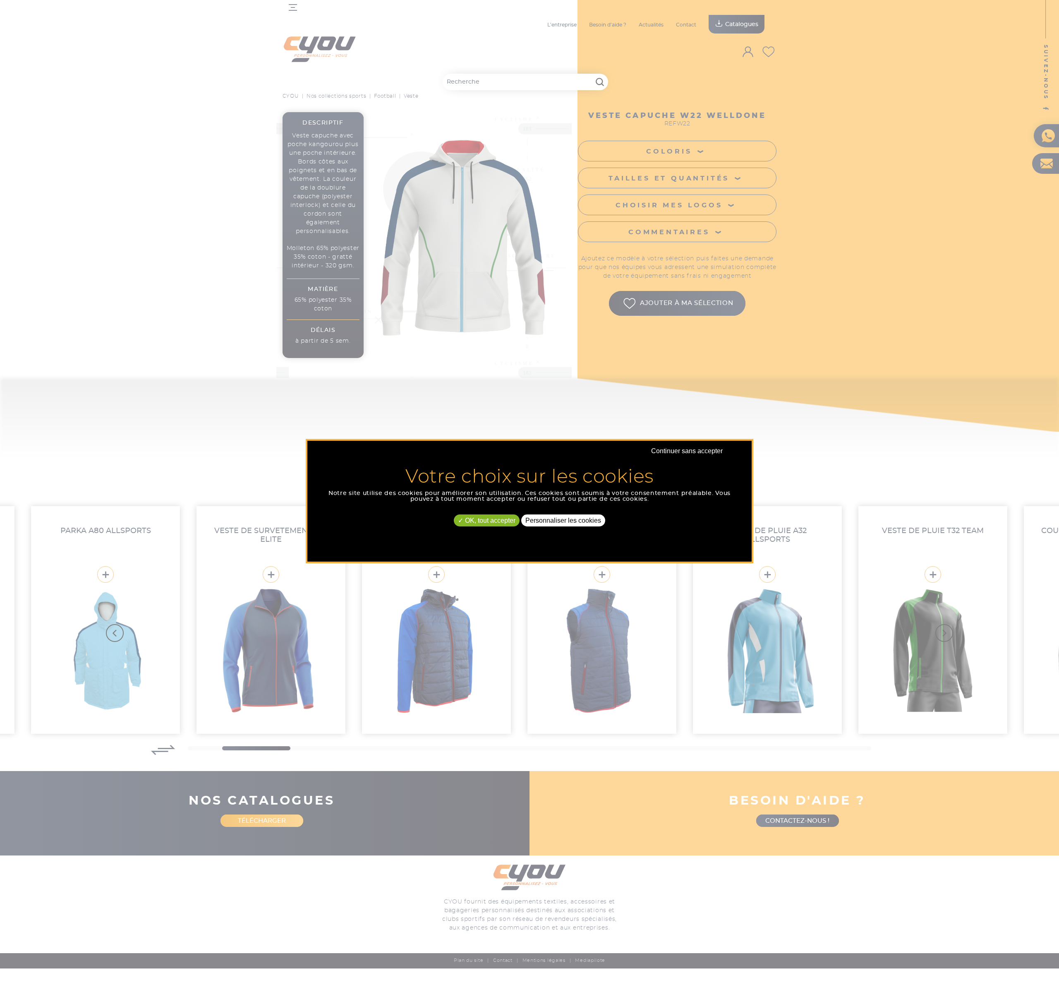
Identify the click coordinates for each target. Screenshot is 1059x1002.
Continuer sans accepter (687, 450)
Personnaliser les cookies (563, 520)
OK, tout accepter (489, 520)
